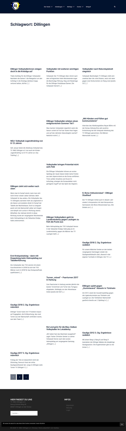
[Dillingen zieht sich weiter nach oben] (27, 172)
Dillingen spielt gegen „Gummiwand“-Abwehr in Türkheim (98, 287)
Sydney (56, 428)
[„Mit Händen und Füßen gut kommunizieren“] (99, 103)
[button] (115, 6)
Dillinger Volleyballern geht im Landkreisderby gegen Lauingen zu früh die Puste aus (62, 219)
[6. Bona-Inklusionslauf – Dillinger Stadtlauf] (99, 166)
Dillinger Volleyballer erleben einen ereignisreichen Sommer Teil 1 (62, 122)
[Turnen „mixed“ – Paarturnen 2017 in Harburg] (63, 257)
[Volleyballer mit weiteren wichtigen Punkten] (63, 49)
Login (68, 410)
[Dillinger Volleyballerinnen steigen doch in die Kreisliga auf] (27, 49)
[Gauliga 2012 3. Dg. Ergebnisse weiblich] (99, 318)
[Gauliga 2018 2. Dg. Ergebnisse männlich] (27, 290)
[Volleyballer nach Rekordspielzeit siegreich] (99, 49)
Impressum (70, 405)
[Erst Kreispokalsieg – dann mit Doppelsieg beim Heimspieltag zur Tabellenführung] (27, 240)
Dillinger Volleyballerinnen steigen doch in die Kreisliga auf (26, 70)
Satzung (69, 408)
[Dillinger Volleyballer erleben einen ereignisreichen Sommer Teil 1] (63, 105)
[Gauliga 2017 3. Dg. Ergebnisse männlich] (27, 338)
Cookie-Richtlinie (40, 423)
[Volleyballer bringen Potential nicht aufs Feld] (63, 151)
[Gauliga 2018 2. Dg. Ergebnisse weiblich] (99, 226)
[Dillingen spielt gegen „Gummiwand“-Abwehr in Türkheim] (99, 273)
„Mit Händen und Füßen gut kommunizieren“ (95, 119)
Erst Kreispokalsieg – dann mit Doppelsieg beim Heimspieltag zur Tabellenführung (26, 258)
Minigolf (88, 6)
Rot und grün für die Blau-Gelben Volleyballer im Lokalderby (61, 328)
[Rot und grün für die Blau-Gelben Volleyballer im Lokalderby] (63, 311)
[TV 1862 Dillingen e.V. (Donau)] (15, 6)
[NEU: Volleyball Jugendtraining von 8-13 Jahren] (27, 114)
